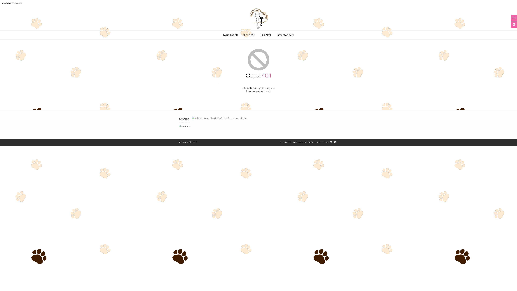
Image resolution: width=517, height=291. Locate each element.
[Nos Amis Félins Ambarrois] (258, 18)
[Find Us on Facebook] (335, 142)
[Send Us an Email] (331, 142)
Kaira (195, 142)
